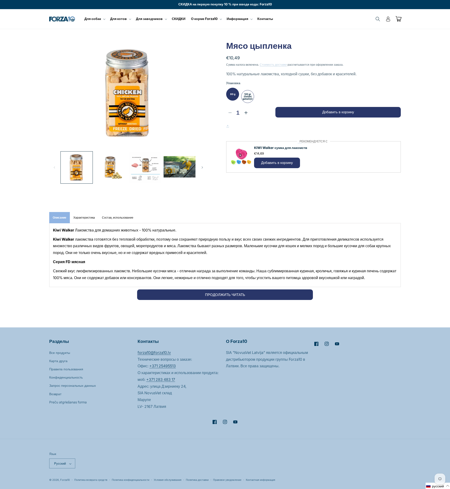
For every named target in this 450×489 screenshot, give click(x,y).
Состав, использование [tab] (117, 217)
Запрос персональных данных (72, 385)
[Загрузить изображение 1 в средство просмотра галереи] (77, 167)
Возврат (55, 394)
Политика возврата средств (90, 479)
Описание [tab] (59, 217)
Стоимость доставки (273, 64)
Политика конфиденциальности (130, 479)
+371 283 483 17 (160, 379)
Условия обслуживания (167, 479)
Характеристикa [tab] (84, 217)
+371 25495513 (162, 366)
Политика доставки (197, 479)
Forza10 (65, 480)
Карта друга (58, 361)
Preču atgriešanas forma (68, 402)
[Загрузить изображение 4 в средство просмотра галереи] (179, 167)
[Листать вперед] (202, 167)
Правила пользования (66, 369)
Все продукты (59, 352)
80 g (232, 94)
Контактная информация (260, 479)
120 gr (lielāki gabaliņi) (248, 96)
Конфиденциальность (66, 377)
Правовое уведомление (227, 479)
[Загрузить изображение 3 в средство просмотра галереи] (145, 167)
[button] (94, 19)
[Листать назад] (54, 167)
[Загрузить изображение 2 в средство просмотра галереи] (111, 167)
